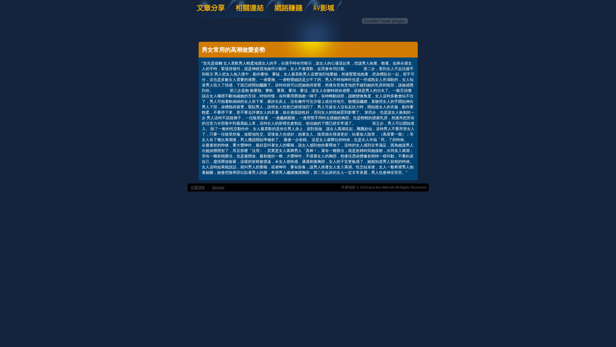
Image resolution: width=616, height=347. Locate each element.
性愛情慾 (198, 187)
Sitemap (218, 187)
